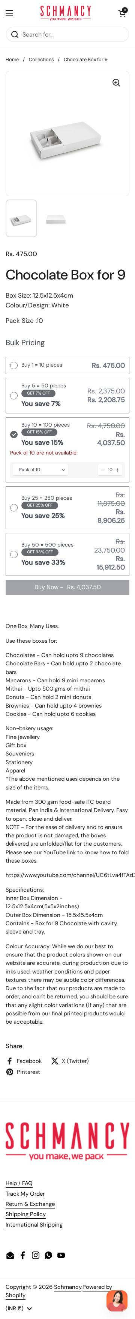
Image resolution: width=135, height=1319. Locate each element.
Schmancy (67, 1287)
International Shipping (34, 1224)
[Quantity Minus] (102, 470)
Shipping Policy (26, 1214)
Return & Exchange (30, 1204)
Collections (41, 59)
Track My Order (25, 1194)
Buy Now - (67, 587)
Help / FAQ (19, 1183)
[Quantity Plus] (117, 470)
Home (12, 59)
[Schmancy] (65, 13)
